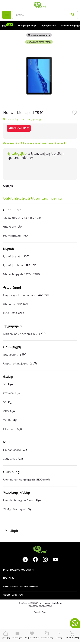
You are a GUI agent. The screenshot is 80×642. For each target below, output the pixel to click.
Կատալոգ (6, 15)
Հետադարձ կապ (13, 595)
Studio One (40, 612)
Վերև (14, 531)
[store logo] (40, 5)
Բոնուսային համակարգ (18, 570)
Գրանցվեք (16, 154)
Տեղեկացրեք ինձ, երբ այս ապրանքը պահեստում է (34, 143)
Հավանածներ (32, 638)
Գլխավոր (5, 638)
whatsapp (75, 623)
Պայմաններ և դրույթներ (21, 587)
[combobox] (45, 15)
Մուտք (60, 638)
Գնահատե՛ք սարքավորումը (22, 119)
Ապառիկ (8, 578)
